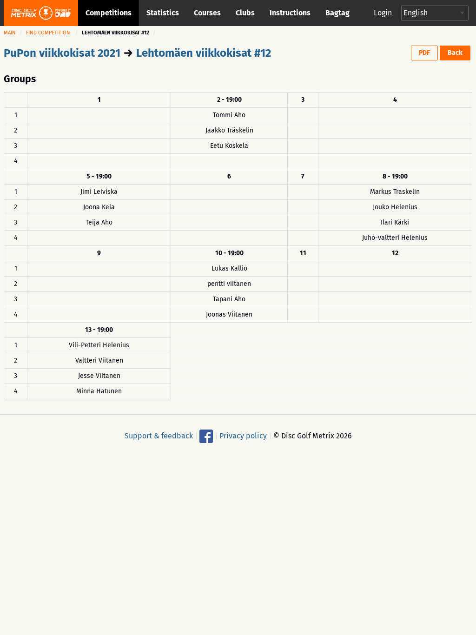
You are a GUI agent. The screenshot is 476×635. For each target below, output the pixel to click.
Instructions (290, 12)
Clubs (245, 12)
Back (455, 53)
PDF (424, 53)
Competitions (109, 12)
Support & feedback (159, 435)
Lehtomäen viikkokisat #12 (203, 53)
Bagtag (337, 12)
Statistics (162, 12)
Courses (207, 12)
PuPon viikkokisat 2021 (62, 53)
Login (383, 12)
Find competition (48, 33)
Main (10, 33)
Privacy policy (243, 435)
